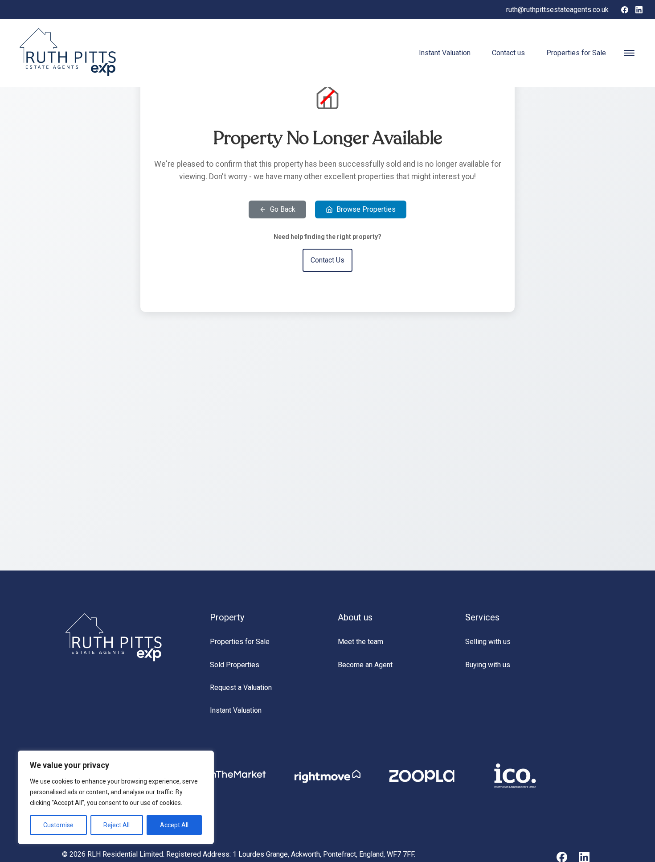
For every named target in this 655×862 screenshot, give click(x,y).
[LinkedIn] (639, 9)
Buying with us (487, 665)
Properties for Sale (576, 53)
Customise (58, 825)
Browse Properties (366, 209)
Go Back (282, 209)
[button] (629, 53)
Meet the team (360, 641)
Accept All (174, 825)
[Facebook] (624, 9)
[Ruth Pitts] (114, 661)
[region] (116, 797)
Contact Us (327, 260)
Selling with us (488, 641)
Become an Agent (365, 665)
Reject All (116, 825)
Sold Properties (234, 665)
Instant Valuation (445, 53)
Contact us (508, 53)
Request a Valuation (241, 687)
